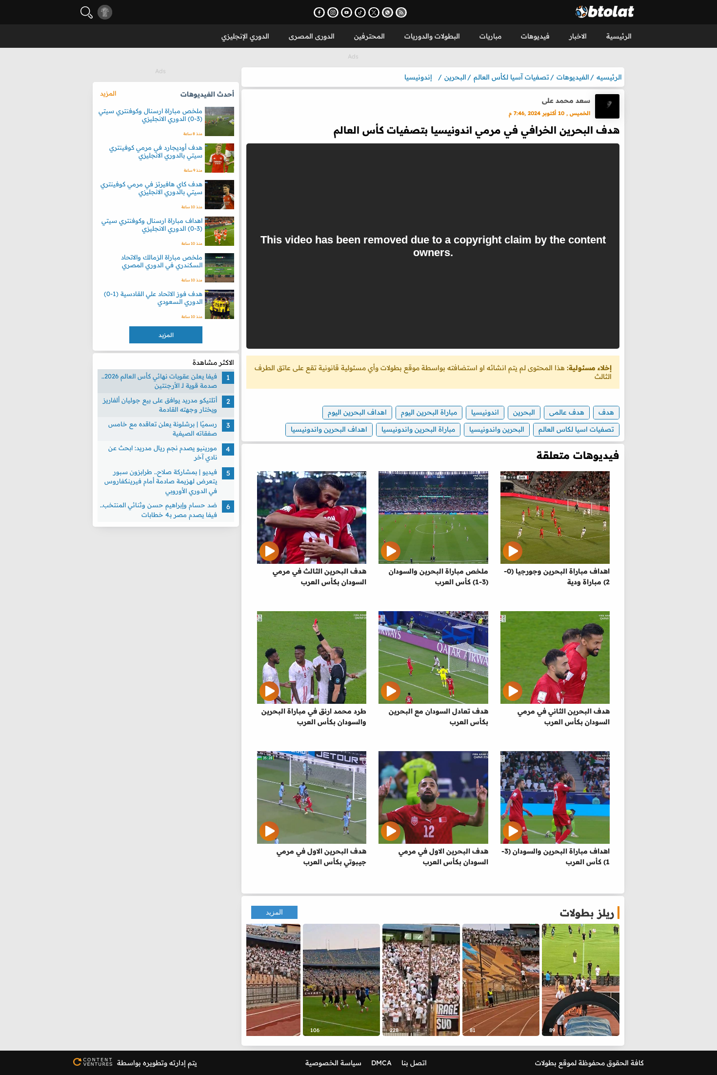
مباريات (490, 36)
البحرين (524, 412)
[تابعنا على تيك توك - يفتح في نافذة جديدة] (360, 12)
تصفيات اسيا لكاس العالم (576, 429)
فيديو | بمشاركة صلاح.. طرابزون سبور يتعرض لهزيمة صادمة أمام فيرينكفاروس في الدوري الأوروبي (160, 481)
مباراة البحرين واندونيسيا (418, 429)
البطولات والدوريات (432, 36)
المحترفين (369, 36)
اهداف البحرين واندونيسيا (329, 429)
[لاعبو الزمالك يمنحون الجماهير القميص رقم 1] (341, 980)
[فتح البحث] (86, 12)
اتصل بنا (414, 1062)
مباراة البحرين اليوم (429, 412)
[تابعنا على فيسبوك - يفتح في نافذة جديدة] (319, 12)
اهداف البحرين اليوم (357, 412)
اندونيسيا (485, 412)
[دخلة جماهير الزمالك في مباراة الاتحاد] (501, 980)
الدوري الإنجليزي (245, 36)
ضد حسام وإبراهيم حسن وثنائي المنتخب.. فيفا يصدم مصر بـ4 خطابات (158, 510)
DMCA (381, 1062)
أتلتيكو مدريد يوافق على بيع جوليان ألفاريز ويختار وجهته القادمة (160, 405)
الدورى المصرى (312, 36)
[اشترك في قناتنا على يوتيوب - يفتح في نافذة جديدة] (346, 12)
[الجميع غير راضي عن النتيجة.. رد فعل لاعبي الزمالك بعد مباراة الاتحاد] (580, 980)
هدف (606, 412)
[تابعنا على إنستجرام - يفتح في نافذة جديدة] (333, 12)
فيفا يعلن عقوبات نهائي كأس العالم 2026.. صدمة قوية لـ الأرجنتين (159, 381)
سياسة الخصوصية (333, 1062)
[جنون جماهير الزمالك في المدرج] (421, 980)
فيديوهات (535, 36)
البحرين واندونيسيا (496, 429)
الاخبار (578, 36)
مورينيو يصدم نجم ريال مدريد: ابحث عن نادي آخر (162, 452)
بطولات (546, 1062)
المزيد (274, 912)
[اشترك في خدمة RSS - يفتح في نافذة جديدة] (401, 12)
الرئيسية (619, 36)
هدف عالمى (566, 412)
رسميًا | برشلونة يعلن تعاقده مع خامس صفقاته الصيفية (162, 429)
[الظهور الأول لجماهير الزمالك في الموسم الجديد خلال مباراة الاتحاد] (261, 980)
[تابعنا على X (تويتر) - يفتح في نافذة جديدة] (373, 12)
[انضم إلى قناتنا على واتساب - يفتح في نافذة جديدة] (387, 12)
